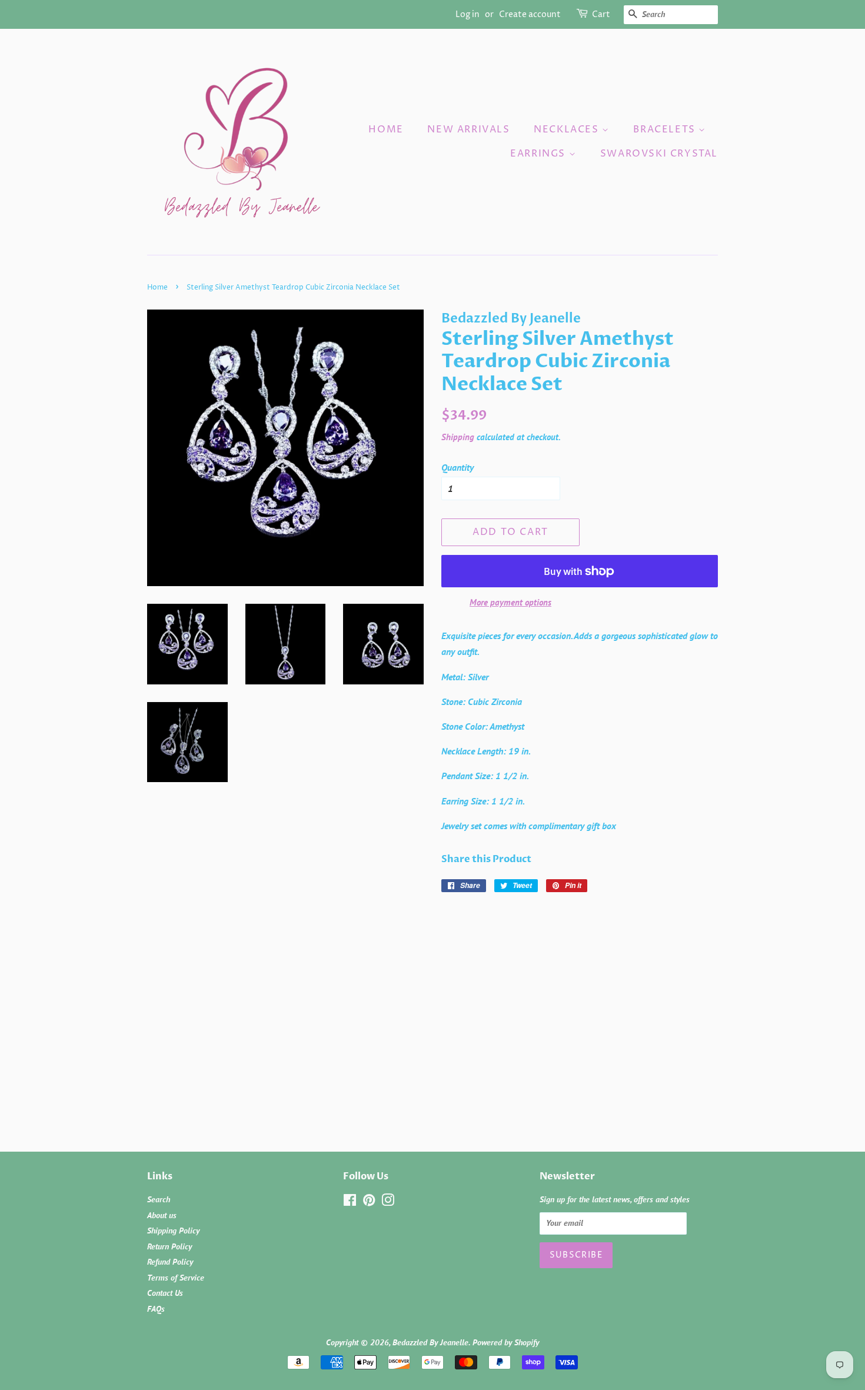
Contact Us (165, 1293)
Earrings (539, 153)
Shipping (457, 437)
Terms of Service (175, 1277)
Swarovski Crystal (659, 153)
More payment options (510, 602)
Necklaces (568, 129)
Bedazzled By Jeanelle (430, 1342)
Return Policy (169, 1246)
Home (385, 129)
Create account (530, 14)
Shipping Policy (173, 1230)
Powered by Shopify (506, 1342)
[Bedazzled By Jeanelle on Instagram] (387, 1202)
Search (158, 1199)
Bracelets (665, 129)
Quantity (457, 467)
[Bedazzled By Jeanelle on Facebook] (350, 1202)
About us (162, 1215)
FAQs (156, 1308)
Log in (467, 14)
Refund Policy (170, 1261)
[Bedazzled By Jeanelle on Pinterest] (368, 1202)
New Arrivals (468, 129)
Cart (601, 14)
